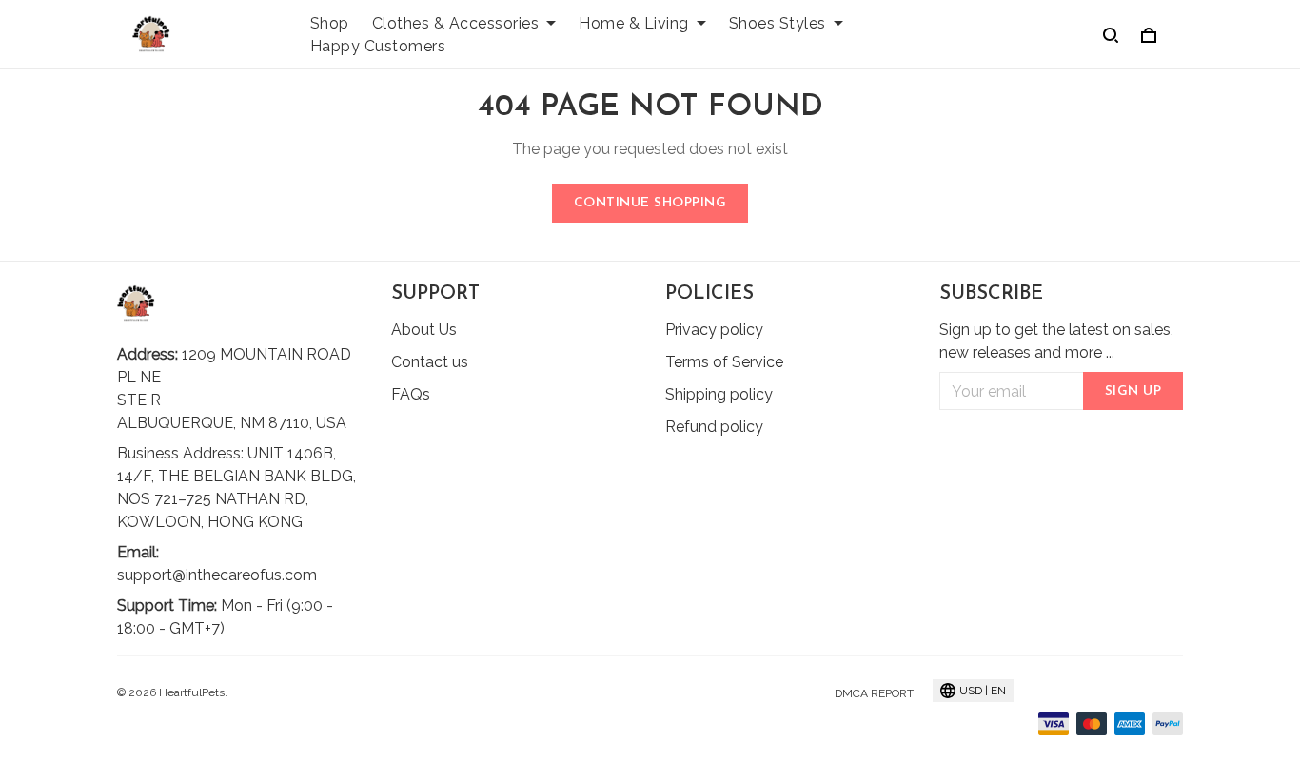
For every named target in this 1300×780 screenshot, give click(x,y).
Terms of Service (724, 362)
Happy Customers (378, 46)
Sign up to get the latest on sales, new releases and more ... (1056, 341)
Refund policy (714, 427)
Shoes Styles (777, 23)
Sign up (1133, 391)
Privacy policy (714, 330)
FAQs (410, 394)
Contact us (429, 362)
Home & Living (634, 23)
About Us (424, 330)
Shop (329, 23)
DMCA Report (874, 693)
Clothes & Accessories (456, 23)
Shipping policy (719, 394)
